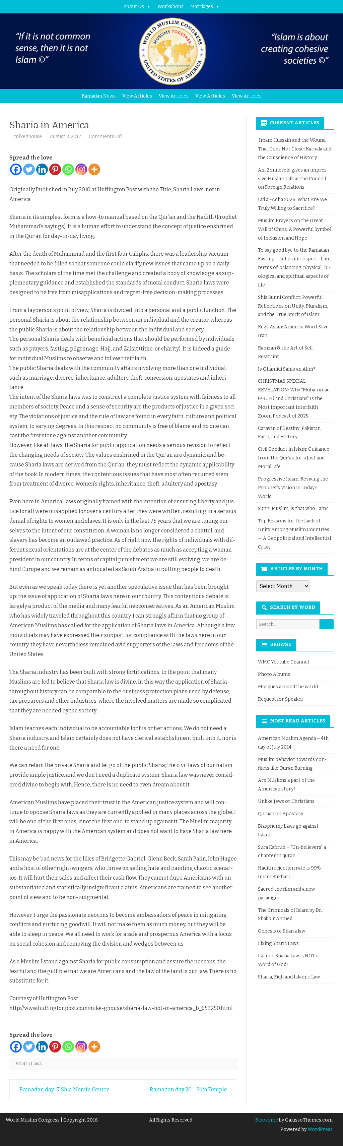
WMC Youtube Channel (283, 662)
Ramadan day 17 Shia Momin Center (63, 1089)
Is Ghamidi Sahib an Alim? (286, 369)
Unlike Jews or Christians (286, 801)
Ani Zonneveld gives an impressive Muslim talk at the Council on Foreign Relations (293, 178)
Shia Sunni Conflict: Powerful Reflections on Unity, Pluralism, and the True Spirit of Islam (293, 306)
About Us (133, 6)
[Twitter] (29, 169)
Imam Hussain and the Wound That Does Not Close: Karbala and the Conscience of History (294, 149)
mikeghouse (28, 136)
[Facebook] (16, 169)
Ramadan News (99, 96)
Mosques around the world (288, 687)
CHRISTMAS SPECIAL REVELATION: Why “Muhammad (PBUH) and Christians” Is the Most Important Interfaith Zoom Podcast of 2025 (294, 398)
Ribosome (266, 1120)
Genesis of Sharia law (281, 931)
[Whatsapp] (68, 169)
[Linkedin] (42, 169)
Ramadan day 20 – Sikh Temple (189, 1089)
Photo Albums (274, 674)
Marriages (201, 6)
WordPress (319, 1129)
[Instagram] (81, 169)
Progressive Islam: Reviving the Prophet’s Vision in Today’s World (293, 487)
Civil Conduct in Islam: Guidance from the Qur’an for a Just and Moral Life (293, 457)
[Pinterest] (55, 169)
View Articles (137, 96)
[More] (94, 169)
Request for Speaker (280, 699)
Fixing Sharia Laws (278, 943)
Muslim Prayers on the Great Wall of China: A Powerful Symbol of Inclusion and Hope (294, 229)
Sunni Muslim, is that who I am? (293, 508)
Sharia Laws (29, 1064)
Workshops (170, 6)
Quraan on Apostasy (280, 814)
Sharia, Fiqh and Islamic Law (289, 977)
